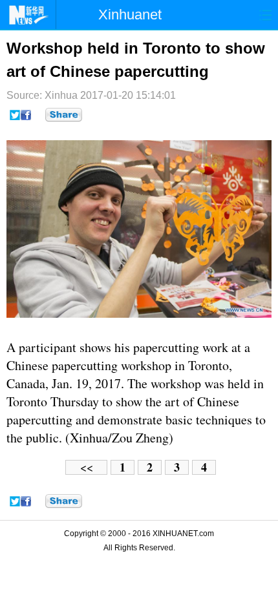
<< (86, 467)
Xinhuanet (130, 14)
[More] (63, 115)
